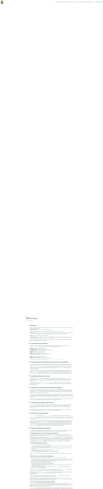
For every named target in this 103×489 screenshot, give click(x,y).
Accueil (28, 320)
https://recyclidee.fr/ (40, 329)
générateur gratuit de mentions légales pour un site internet (55, 359)
